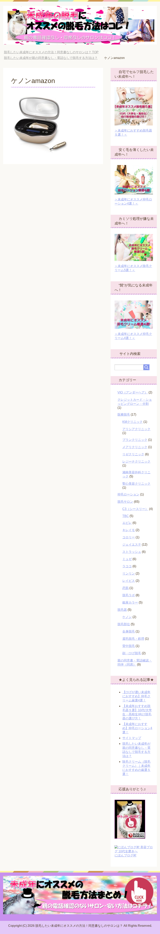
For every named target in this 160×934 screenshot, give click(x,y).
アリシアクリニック (136, 429)
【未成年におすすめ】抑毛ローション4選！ (137, 728)
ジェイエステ (131, 544)
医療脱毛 (123, 414)
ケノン (127, 617)
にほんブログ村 (125, 855)
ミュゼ (127, 559)
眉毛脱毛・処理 (133, 638)
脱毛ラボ (128, 595)
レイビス (128, 580)
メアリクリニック (134, 447)
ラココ (127, 566)
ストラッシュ (131, 551)
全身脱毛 (128, 631)
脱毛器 (122, 609)
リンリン (128, 573)
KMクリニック (132, 421)
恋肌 (125, 588)
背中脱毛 (128, 646)
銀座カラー (130, 602)
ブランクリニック (134, 439)
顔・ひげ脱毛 (131, 653)
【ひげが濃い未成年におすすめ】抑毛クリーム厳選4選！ (136, 696)
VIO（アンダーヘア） (132, 392)
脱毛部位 (123, 624)
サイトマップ (131, 738)
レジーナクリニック (136, 461)
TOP (51, 52)
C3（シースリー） (135, 509)
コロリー (128, 537)
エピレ (127, 522)
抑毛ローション (128, 494)
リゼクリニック (133, 454)
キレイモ (128, 530)
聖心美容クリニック (136, 483)
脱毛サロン (125, 501)
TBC (125, 516)
